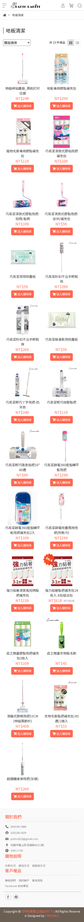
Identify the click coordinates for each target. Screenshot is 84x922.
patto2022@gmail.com (24, 839)
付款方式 (10, 866)
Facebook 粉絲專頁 (16, 886)
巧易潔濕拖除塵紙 (23, 276)
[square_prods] (70, 42)
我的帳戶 (24, 880)
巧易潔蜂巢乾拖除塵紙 (61, 339)
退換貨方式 (38, 866)
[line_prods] (77, 42)
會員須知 (37, 880)
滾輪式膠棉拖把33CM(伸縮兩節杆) (22, 718)
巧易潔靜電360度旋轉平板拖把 (61, 467)
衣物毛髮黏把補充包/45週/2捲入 (61, 718)
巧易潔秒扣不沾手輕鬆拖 (61, 279)
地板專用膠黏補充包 (61, 88)
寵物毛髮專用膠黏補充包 (22, 153)
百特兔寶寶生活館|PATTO (38, 911)
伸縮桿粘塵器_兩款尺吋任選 (22, 91)
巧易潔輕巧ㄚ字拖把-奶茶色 (23, 405)
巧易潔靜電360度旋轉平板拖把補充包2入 (22, 530)
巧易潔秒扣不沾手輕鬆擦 (22, 342)
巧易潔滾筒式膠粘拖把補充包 (61, 153)
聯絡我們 (10, 880)
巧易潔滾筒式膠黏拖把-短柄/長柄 (23, 216)
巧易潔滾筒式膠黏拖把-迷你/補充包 (61, 216)
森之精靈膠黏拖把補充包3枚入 (22, 656)
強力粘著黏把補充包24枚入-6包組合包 (61, 593)
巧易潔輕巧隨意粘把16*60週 (22, 467)
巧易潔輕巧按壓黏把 (61, 402)
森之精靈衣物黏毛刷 (61, 653)
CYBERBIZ (52, 916)
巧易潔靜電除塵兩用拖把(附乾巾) (61, 530)
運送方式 (24, 866)
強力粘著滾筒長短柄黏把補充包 (22, 593)
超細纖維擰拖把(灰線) (23, 778)
